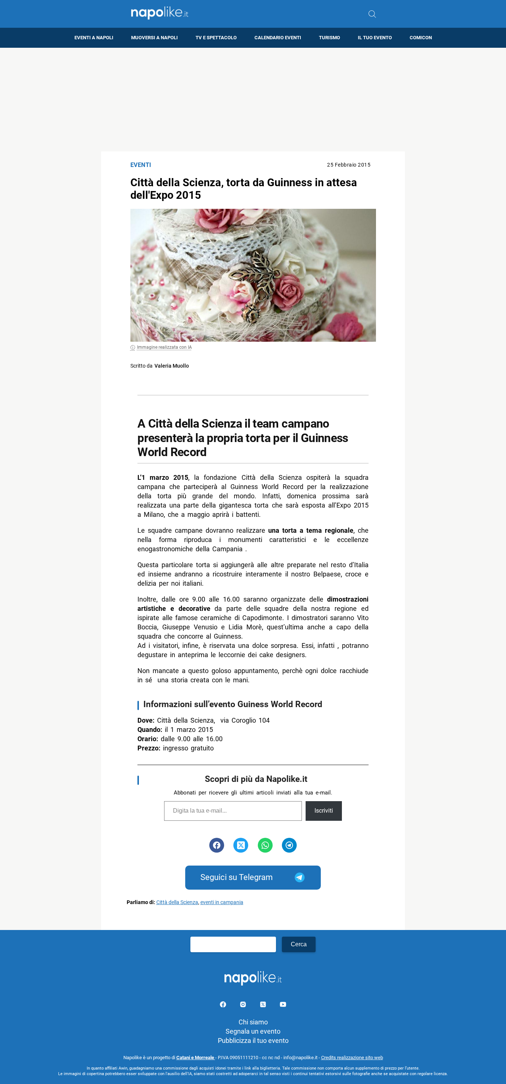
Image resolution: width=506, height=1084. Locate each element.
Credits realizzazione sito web (352, 1057)
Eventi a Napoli (93, 37)
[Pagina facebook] (224, 1006)
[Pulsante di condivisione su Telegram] (289, 845)
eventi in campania (221, 902)
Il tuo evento (375, 37)
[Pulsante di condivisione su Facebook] (216, 845)
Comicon (421, 37)
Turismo (329, 37)
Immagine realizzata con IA (164, 347)
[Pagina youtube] (283, 1006)
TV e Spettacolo (216, 37)
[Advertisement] (253, 99)
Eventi (141, 164)
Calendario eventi (277, 37)
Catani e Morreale (195, 1057)
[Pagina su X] (264, 1006)
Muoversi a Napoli (154, 37)
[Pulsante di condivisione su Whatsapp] (265, 845)
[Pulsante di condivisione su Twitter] (240, 845)
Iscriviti (323, 810)
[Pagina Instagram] (244, 1006)
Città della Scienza (177, 902)
